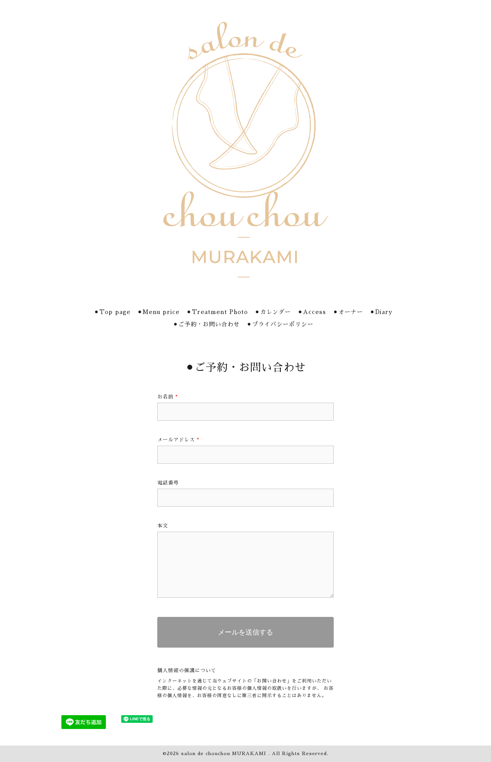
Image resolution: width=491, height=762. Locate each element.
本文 (162, 525)
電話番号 (168, 482)
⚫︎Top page (112, 312)
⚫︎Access (312, 312)
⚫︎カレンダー (273, 312)
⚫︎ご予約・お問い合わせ (206, 324)
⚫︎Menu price (158, 312)
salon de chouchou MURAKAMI (224, 753)
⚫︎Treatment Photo (217, 312)
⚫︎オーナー (348, 312)
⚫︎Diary (381, 312)
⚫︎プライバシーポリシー (280, 324)
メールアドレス (178, 439)
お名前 (167, 396)
